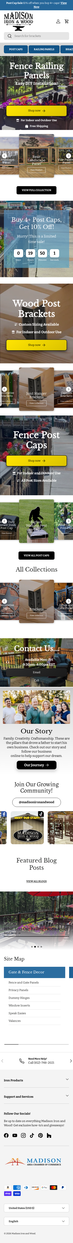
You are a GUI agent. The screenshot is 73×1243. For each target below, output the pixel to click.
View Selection (36, 615)
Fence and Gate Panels (24, 982)
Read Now (10, 933)
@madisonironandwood (36, 802)
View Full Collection (36, 190)
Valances (15, 1021)
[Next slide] (68, 155)
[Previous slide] (4, 155)
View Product (36, 170)
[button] (32, 947)
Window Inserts (19, 1005)
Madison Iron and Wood (23, 1233)
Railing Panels (44, 49)
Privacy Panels (18, 990)
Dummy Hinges (19, 998)
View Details (60, 5)
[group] (36, 920)
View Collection (36, 403)
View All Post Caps (36, 555)
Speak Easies (17, 1013)
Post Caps (16, 49)
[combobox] (36, 36)
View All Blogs (36, 881)
